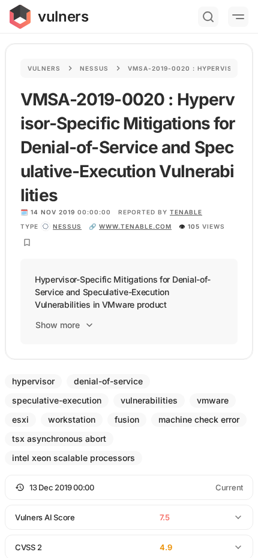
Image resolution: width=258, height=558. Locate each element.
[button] (129, 487)
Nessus (94, 68)
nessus (67, 226)
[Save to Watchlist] (27, 242)
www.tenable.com (135, 226)
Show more (57, 325)
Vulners (44, 68)
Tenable (186, 212)
